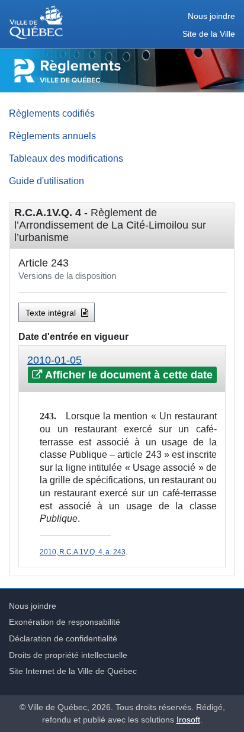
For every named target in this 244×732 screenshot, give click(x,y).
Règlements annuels (52, 135)
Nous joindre (211, 16)
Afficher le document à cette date (128, 375)
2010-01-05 (54, 360)
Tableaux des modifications (66, 158)
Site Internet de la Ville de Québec (73, 671)
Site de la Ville (208, 34)
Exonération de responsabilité (64, 622)
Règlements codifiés (52, 113)
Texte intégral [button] (51, 312)
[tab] (122, 369)
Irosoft (188, 719)
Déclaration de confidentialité (63, 638)
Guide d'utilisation (46, 180)
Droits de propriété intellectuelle (68, 655)
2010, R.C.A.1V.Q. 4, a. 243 (82, 552)
